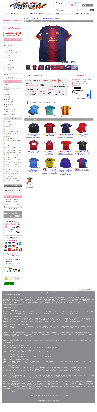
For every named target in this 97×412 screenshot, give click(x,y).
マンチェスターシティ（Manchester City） (80, 318)
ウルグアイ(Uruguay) (73, 300)
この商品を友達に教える (80, 81)
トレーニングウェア (9, 77)
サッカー (8, 284)
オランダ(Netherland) (58, 297)
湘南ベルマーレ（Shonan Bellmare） (32, 386)
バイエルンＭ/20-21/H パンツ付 (83, 135)
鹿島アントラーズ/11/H (33, 151)
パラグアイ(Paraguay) (85, 300)
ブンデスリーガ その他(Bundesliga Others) (25, 336)
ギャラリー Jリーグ (10, 176)
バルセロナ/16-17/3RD (49, 116)
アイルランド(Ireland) (72, 299)
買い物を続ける (78, 85)
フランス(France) (39, 297)
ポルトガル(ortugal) (69, 297)
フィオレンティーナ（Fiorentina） (79, 311)
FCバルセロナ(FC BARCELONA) (51, 18)
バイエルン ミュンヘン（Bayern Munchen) (14, 332)
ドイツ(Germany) (48, 297)
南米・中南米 (7, 70)
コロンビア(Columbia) (83, 302)
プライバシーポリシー (59, 395)
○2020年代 (6, 94)
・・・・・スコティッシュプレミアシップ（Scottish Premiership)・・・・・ (22, 350)
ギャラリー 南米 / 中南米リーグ (13, 173)
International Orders (9, 138)
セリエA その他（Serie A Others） (71, 313)
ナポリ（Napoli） (56, 313)
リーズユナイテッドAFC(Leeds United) (48, 321)
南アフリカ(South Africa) (70, 302)
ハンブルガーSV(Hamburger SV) (81, 332)
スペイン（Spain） (16, 297)
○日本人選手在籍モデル (10, 109)
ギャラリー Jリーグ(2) (11, 178)
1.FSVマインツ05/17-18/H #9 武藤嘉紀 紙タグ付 (49, 152)
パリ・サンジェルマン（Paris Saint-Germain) (32, 340)
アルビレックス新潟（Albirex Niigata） (49, 383)
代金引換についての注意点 (12, 181)
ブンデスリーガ (8, 55)
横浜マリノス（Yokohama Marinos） (12, 381)
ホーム (15, 13)
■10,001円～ (7, 106)
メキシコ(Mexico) (13, 302)
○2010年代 (6, 92)
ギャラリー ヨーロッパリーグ (13, 171)
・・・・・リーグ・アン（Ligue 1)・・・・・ (14, 339)
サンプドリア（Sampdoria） (43, 313)
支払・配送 (34, 395)
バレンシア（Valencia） (41, 326)
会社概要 (7, 122)
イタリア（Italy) (7, 297)
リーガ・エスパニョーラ (10, 52)
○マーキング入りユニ (9, 114)
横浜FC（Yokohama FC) (15, 386)
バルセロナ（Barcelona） (9, 326)
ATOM (17, 278)
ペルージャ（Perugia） (28, 313)
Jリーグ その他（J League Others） (69, 385)
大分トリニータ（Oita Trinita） (12, 385)
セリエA (6, 47)
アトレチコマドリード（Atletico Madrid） (59, 326)
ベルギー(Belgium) (61, 299)
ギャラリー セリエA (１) (11, 155)
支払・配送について (37, 13)
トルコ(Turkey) (20, 300)
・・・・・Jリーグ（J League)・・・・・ (13, 380)
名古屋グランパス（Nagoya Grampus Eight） (18, 388)
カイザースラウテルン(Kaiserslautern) (58, 334)
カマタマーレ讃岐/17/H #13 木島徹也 (33, 169)
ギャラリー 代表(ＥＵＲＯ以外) (13, 152)
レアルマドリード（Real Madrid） (25, 326)
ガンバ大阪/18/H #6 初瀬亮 (67, 135)
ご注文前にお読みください (12, 131)
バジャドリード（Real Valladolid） (46, 327)
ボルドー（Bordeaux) (80, 340)
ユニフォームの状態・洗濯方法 (13, 140)
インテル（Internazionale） (36, 311)
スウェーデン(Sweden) (49, 299)
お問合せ (82, 13)
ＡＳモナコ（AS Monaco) (67, 340)
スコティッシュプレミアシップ (12, 62)
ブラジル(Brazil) (49, 300)
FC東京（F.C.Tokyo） (33, 383)
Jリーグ (6, 74)
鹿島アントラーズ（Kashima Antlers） (46, 381)
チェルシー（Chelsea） (63, 318)
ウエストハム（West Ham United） (30, 320)
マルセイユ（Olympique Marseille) (11, 340)
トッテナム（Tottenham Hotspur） (75, 320)
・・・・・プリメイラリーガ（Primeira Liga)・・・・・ (17, 355)
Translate (82, 3)
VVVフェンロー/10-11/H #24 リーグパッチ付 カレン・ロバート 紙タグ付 (49, 171)
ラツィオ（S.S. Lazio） (64, 311)
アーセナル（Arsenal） (35, 318)
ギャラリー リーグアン (11, 169)
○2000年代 (6, 89)
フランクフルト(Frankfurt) (24, 334)
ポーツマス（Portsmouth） (59, 320)
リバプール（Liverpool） (49, 318)
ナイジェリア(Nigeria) (56, 302)
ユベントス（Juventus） (9, 311)
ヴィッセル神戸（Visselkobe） (68, 383)
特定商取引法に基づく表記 (45, 395)
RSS (11, 278)
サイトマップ (8, 145)
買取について (8, 136)
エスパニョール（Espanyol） (78, 326)
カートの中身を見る (13, 185)
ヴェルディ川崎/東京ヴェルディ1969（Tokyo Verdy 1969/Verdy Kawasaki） (39, 385)
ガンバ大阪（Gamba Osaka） (64, 381)
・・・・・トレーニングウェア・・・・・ (13, 391)
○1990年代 (6, 87)
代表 (5, 43)
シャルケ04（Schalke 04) (66, 332)
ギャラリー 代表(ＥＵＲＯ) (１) (13, 148)
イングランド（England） (28, 297)
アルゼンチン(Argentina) (60, 300)
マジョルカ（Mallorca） (31, 327)
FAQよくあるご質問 (10, 133)
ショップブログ (59, 13)
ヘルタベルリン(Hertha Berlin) (40, 334)
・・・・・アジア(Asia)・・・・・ (11, 373)
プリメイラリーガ (8, 65)
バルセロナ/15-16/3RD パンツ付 (33, 116)
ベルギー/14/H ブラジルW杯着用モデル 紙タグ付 (65, 152)
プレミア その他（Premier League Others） (70, 321)
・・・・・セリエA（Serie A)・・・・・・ (13, 310)
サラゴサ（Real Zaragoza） (16, 327)
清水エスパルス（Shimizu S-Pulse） (17, 383)
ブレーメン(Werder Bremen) (51, 332)
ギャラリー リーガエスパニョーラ (13, 165)
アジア (6, 72)
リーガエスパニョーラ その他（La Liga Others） (69, 327)
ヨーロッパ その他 (9, 67)
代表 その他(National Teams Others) (34, 300)
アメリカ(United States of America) (27, 302)
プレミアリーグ (8, 50)
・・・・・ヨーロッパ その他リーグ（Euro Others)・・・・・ (19, 359)
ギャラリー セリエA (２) (11, 157)
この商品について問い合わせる (82, 83)
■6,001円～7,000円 (8, 102)
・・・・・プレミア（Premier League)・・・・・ (15, 316)
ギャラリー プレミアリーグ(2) (13, 162)
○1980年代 (6, 84)
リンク (7, 143)
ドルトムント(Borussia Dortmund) (34, 332)
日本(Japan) (40, 302)
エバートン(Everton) (33, 321)
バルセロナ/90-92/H (83, 169)
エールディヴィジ (8, 60)
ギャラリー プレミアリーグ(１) (13, 159)
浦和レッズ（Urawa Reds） (28, 381)
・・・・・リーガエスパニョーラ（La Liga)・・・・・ (16, 324)
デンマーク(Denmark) (36, 299)
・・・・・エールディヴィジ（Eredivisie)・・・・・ (16, 345)
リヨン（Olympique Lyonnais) (52, 340)
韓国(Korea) (47, 302)
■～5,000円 (7, 97)
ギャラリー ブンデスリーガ (12, 166)
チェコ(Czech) (12, 300)
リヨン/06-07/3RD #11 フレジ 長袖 (34, 135)
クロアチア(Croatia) (25, 299)
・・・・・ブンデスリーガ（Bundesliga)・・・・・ (16, 331)
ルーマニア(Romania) (85, 299)
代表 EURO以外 (8, 45)
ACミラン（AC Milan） (22, 311)
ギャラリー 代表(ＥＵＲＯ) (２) (13, 150)
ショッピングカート (87, 5)
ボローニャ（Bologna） (15, 313)
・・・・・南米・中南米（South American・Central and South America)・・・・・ (23, 365)
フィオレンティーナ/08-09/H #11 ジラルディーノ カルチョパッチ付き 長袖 (65, 171)
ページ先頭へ (85, 290)
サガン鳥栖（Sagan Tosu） (36, 388)
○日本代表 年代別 (9, 111)
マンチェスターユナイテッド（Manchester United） (15, 318)
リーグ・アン (7, 57)
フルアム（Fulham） (46, 320)
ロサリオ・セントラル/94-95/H (29, 185)
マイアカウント (77, 5)
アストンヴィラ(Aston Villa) (21, 321)
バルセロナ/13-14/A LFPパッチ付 (65, 116)
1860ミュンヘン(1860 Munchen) (77, 334)
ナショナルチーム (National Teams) (11, 294)
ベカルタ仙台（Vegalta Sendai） (86, 383)
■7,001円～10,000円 (9, 104)
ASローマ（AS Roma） (50, 311)
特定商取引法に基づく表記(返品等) (82, 79)
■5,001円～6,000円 (8, 99)
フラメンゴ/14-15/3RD (50, 134)
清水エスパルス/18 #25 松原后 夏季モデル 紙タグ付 (82, 152)
